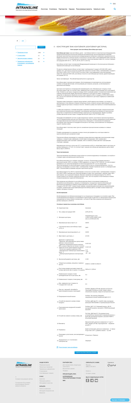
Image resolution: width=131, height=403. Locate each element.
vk (96, 380)
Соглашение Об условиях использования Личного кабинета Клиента (22, 384)
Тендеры (65, 370)
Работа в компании (45, 388)
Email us (88, 371)
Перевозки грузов (22, 52)
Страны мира (21, 55)
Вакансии (42, 393)
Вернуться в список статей (86, 352)
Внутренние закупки (69, 368)
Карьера (72, 9)
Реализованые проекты (84, 9)
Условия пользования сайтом (24, 379)
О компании (53, 9)
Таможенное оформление (47, 369)
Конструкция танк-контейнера (68, 347)
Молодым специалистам (47, 391)
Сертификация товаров (46, 373)
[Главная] (17, 40)
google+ (92, 380)
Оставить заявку (90, 373)
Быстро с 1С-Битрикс (118, 400)
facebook (87, 380)
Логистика (44, 9)
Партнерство (63, 9)
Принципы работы (45, 381)
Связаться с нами (99, 9)
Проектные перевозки (46, 367)
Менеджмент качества (46, 383)
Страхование (43, 371)
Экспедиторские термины (24, 58)
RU (111, 3)
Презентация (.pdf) (69, 374)
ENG (114, 3)
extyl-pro (112, 365)
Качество (42, 379)
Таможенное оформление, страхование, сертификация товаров (25, 63)
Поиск (114, 9)
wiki (64, 380)
